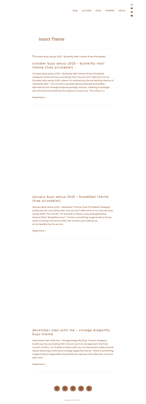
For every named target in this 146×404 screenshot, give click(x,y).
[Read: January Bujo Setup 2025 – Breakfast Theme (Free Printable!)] (73, 151)
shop (98, 10)
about (122, 10)
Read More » (39, 97)
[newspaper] (133, 12)
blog (75, 10)
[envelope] (132, 16)
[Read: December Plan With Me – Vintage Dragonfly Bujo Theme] (73, 284)
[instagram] (133, 5)
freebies (109, 10)
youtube (86, 10)
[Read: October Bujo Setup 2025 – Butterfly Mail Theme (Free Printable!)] (68, 56)
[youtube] (133, 8)
